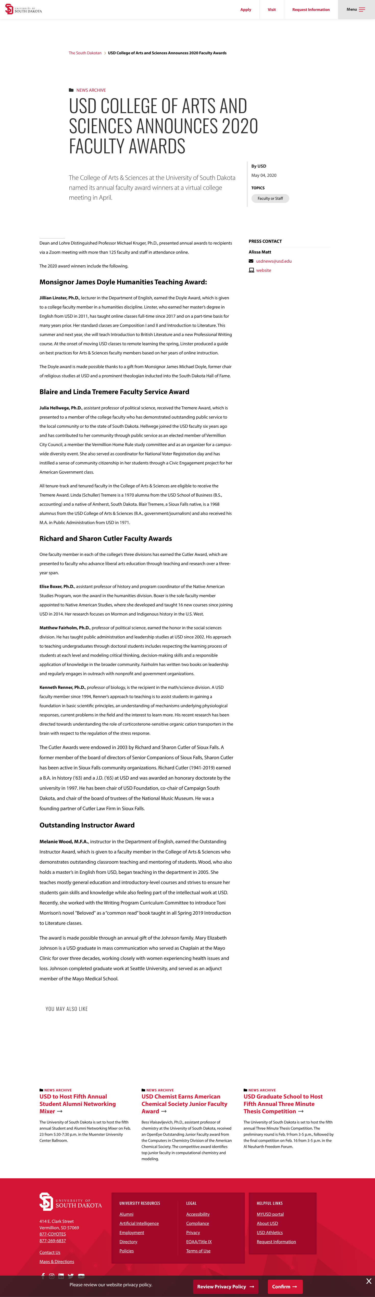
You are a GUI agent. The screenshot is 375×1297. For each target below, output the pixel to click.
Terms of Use (198, 1251)
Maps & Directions (57, 1261)
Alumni (126, 1214)
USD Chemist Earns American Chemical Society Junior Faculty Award (184, 1104)
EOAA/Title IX (199, 1242)
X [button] (369, 1281)
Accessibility (198, 1214)
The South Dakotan (85, 53)
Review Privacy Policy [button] (221, 1286)
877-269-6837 (53, 1240)
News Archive (91, 90)
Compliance (197, 1223)
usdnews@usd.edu (274, 261)
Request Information (311, 9)
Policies (127, 1251)
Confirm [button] (281, 1286)
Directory (129, 1242)
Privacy (193, 1232)
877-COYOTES (53, 1234)
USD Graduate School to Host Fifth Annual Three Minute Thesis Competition (283, 1104)
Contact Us (50, 1252)
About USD (267, 1223)
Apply (246, 9)
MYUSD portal (270, 1214)
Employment (132, 1232)
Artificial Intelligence (139, 1223)
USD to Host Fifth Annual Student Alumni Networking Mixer (78, 1104)
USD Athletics (270, 1232)
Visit (272, 9)
